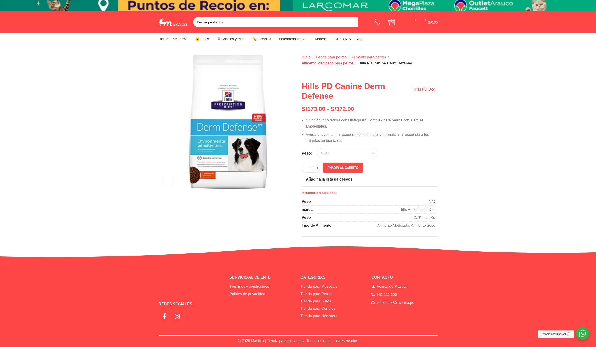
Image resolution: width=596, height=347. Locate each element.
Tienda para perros (331, 57)
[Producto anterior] (304, 73)
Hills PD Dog (424, 89)
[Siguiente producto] (315, 73)
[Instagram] (177, 316)
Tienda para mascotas (285, 341)
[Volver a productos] (310, 73)
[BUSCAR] (363, 22)
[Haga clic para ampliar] (168, 181)
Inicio (306, 57)
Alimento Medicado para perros (328, 63)
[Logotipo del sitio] (174, 22)
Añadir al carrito (342, 168)
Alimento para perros (368, 57)
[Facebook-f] (164, 316)
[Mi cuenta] (404, 22)
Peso (306, 153)
